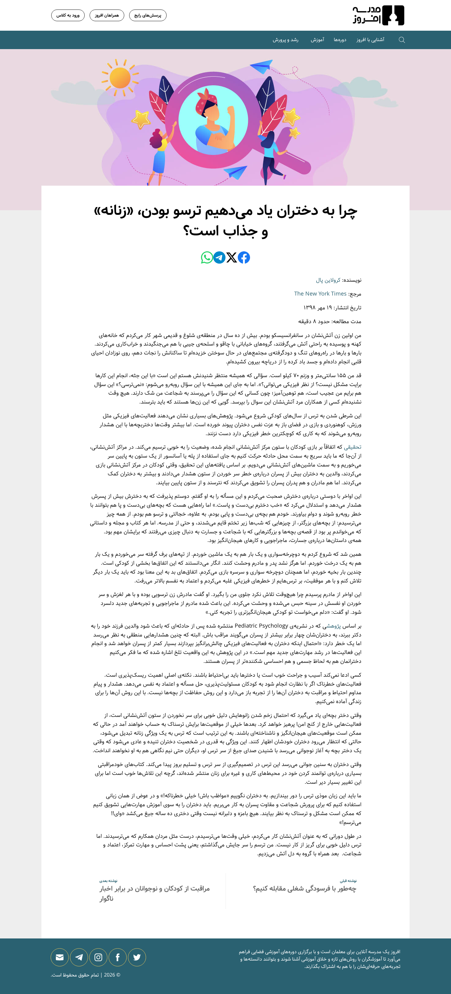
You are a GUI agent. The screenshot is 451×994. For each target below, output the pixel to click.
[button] (402, 40)
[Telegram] (219, 258)
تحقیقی (352, 447)
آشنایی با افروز (370, 40)
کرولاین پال (328, 280)
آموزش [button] (317, 40)
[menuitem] (370, 40)
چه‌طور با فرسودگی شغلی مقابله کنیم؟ (305, 889)
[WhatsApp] (207, 258)
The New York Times (320, 294)
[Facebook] (244, 258)
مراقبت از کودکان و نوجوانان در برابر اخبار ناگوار (154, 894)
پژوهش (333, 626)
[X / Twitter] (232, 258)
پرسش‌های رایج (147, 15)
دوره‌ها (340, 40)
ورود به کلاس (67, 15)
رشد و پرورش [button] (286, 40)
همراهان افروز (107, 15)
